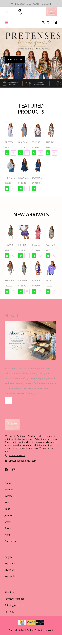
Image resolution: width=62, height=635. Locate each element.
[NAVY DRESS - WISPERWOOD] (10, 232)
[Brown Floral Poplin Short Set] (10, 268)
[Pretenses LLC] (51, 15)
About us (9, 592)
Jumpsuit (9, 515)
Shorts (8, 521)
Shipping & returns (14, 605)
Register (9, 557)
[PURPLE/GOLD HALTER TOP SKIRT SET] (37, 268)
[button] (5, 81)
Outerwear (10, 541)
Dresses (9, 483)
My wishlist (10, 576)
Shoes (8, 528)
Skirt (7, 502)
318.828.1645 (17, 455)
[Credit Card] (22, 624)
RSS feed (9, 611)
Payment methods (14, 598)
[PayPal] (31, 624)
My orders (10, 563)
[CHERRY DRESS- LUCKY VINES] (24, 268)
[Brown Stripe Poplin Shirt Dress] (51, 232)
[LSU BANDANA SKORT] (24, 232)
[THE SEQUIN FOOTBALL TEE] (37, 129)
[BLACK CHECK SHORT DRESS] (24, 129)
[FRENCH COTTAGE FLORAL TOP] (10, 165)
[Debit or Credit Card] (40, 624)
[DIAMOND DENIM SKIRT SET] (37, 165)
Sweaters (10, 495)
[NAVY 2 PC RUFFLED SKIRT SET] (24, 165)
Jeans (7, 534)
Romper (9, 489)
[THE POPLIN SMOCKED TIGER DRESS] (51, 129)
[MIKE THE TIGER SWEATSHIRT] (51, 268)
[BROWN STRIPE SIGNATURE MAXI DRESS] (10, 129)
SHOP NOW (15, 59)
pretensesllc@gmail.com (22, 460)
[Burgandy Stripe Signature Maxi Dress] (37, 232)
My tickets (10, 569)
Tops (7, 508)
